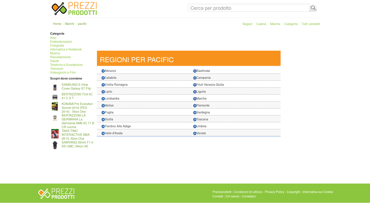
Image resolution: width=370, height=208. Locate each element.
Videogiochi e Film (63, 72)
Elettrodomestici (61, 41)
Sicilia (109, 119)
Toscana (202, 119)
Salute (54, 61)
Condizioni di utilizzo (248, 192)
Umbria (201, 126)
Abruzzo (110, 70)
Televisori (56, 68)
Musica (55, 53)
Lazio (108, 91)
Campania (203, 77)
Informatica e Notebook (66, 49)
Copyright (293, 192)
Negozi (247, 24)
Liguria (201, 91)
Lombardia (112, 98)
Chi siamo (232, 196)
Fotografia (57, 45)
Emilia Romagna (116, 84)
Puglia (109, 112)
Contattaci (249, 196)
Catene (261, 24)
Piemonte (202, 105)
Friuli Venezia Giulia (210, 84)
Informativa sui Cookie (318, 192)
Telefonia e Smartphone (66, 64)
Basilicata (203, 70)
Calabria (110, 77)
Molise (109, 105)
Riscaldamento (60, 57)
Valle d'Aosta (114, 133)
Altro (53, 37)
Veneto (201, 133)
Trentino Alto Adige (118, 126)
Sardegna (203, 112)
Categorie (291, 24)
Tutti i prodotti (311, 24)
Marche (275, 24)
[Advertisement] (207, 40)
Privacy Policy (274, 192)
